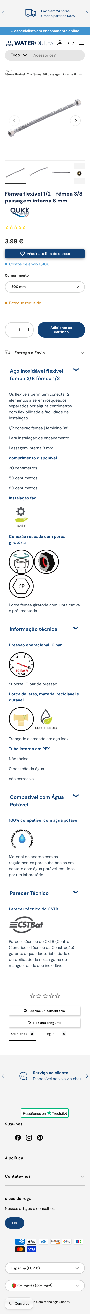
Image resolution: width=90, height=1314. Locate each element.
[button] (71, 42)
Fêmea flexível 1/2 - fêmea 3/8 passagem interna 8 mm (43, 74)
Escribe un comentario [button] (47, 1011)
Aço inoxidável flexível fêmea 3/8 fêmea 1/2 (36, 375)
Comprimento (17, 275)
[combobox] (45, 55)
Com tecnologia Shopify (53, 1302)
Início (8, 71)
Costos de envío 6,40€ (29, 264)
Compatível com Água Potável (37, 801)
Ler (15, 1223)
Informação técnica (34, 629)
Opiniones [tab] (19, 1033)
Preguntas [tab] (52, 1033)
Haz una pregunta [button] (47, 1022)
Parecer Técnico (29, 893)
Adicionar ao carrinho (61, 329)
